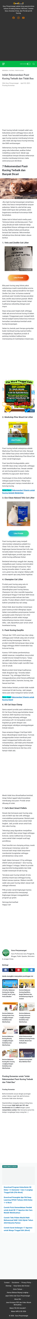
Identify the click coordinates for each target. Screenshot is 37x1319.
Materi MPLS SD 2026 (18, 1311)
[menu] (4, 64)
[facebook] (5, 970)
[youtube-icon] (23, 18)
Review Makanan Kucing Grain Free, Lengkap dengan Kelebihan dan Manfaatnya (8, 1017)
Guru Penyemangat (21, 1316)
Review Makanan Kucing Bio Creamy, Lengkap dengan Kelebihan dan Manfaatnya (8, 1064)
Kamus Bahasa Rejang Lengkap (17, 1292)
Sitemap (8, 1286)
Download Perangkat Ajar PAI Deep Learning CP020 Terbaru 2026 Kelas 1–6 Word (18, 1200)
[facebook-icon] (13, 18)
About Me (17, 1299)
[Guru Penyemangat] (18, 3)
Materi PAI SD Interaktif (18, 1308)
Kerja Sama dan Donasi (21, 1286)
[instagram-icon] (18, 18)
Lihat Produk (18, 278)
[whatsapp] (25, 970)
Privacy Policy (26, 1282)
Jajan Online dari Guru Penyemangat (17, 1296)
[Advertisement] (18, 40)
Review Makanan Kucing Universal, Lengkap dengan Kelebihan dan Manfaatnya (24, 1017)
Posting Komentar (8, 85)
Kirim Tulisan (17, 1289)
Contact (7, 1282)
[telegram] (31, 970)
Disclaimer (15, 1282)
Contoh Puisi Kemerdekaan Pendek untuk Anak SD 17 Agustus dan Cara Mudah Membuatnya (18, 1210)
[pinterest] (18, 970)
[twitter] (12, 970)
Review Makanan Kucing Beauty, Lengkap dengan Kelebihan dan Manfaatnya (7, 1041)
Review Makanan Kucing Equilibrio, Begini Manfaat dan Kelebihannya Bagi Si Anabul (26, 994)
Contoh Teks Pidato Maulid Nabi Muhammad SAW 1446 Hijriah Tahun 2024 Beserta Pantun (18, 1220)
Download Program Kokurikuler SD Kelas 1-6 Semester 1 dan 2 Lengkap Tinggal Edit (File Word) (18, 1189)
